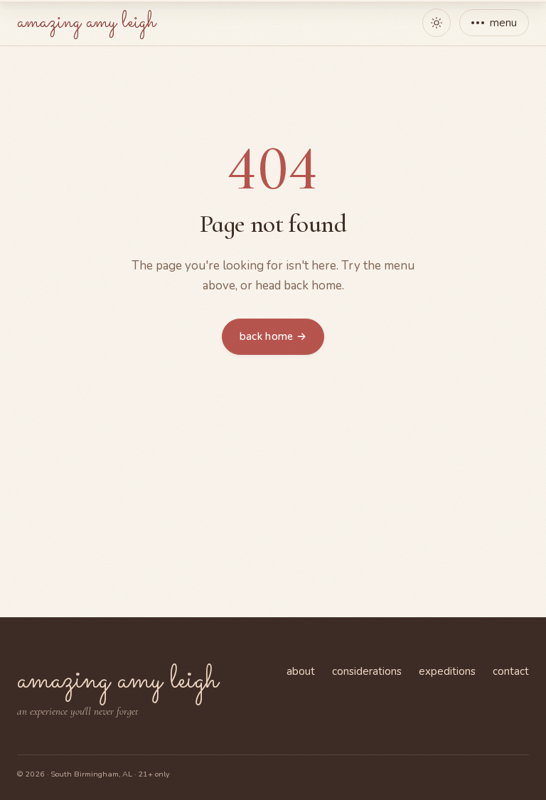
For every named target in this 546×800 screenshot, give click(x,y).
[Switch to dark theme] (436, 23)
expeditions (447, 671)
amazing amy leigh (86, 22)
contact (511, 671)
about (301, 671)
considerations (367, 671)
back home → (273, 336)
